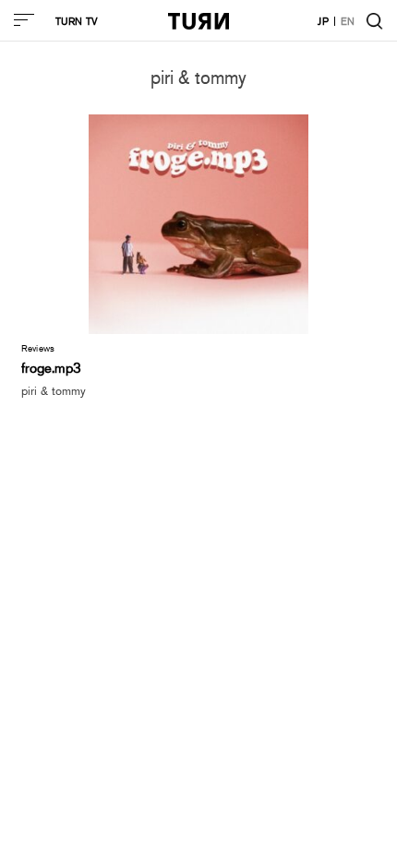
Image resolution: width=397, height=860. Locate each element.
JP (323, 21)
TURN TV (76, 20)
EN (348, 21)
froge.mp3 (51, 367)
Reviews (37, 347)
